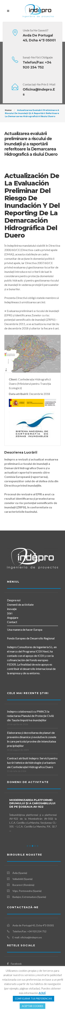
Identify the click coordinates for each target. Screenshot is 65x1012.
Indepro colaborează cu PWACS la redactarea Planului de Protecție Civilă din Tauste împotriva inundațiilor (30, 716)
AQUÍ (42, 993)
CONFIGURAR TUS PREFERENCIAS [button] (33, 998)
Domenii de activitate (20, 604)
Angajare (12, 617)
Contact (12, 622)
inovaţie (12, 609)
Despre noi (13, 600)
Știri (9, 613)
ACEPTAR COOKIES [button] (32, 1006)
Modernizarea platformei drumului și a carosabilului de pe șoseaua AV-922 (30, 803)
